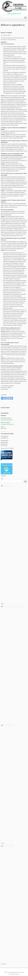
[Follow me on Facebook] (2, 410)
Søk (2, 478)
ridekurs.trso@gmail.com (7, 419)
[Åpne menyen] (25, 18)
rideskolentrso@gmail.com (7, 424)
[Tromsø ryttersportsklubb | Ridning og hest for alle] (14, 6)
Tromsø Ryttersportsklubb (13, 972)
